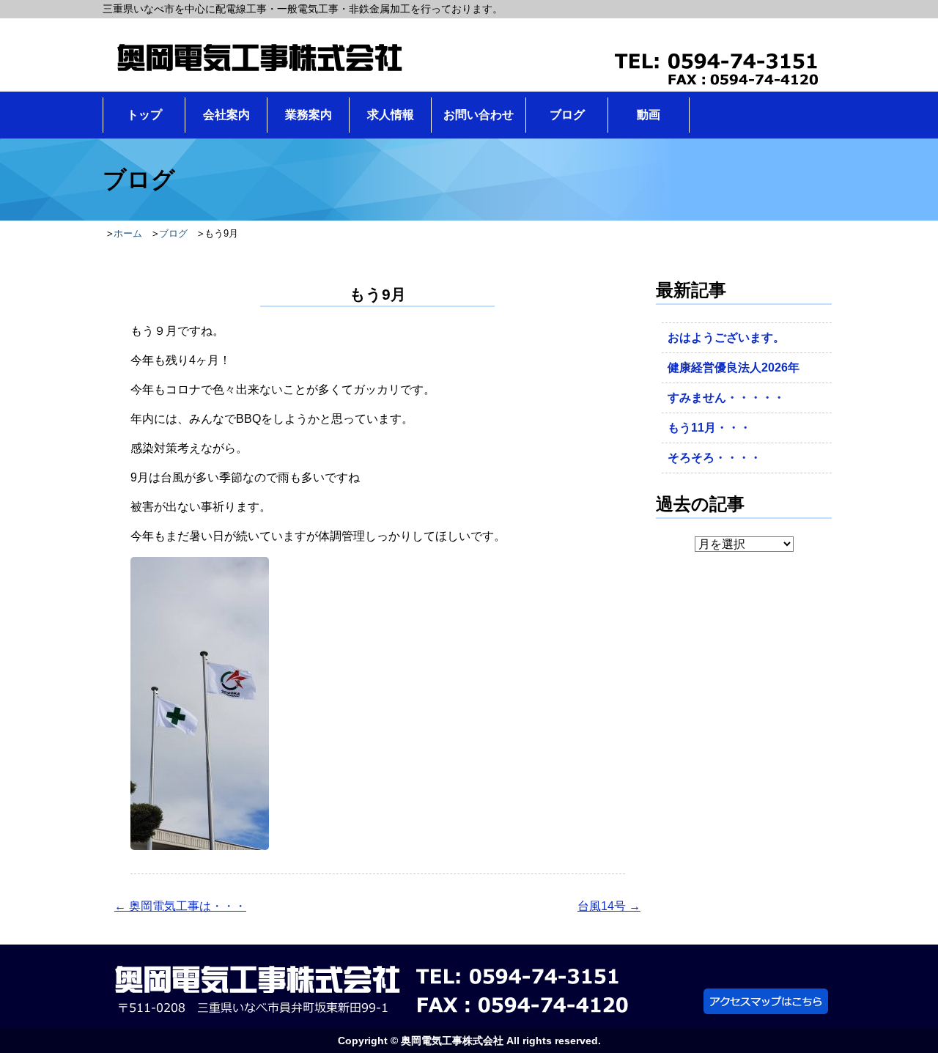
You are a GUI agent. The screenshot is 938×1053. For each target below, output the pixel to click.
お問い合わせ (478, 114)
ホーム (128, 233)
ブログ (567, 114)
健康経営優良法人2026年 (733, 367)
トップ (144, 114)
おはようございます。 (726, 337)
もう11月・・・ (709, 427)
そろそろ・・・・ (714, 457)
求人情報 (390, 114)
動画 (648, 114)
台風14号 (608, 906)
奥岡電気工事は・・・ (180, 906)
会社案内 (226, 114)
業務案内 (308, 114)
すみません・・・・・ (726, 397)
